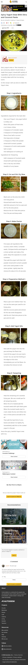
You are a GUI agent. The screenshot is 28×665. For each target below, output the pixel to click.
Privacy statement (7, 657)
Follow (11, 60)
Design (3, 612)
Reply (14, 580)
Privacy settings (17, 657)
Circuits (4, 608)
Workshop (4, 610)
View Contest (14, 456)
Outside (4, 621)
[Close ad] (26, 6)
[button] (2, 2)
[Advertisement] (14, 8)
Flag (5, 576)
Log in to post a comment (14, 584)
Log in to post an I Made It (14, 496)
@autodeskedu (7, 649)
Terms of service (18, 655)
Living (3, 619)
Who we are (5, 639)
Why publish (5, 630)
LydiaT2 (7, 566)
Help (3, 634)
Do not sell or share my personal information (14, 659)
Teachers (4, 623)
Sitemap (4, 637)
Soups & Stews (20, 20)
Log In (14, 555)
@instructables (8, 646)
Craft (3, 614)
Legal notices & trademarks (10, 662)
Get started (4, 632)
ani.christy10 (6, 20)
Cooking (13, 20)
